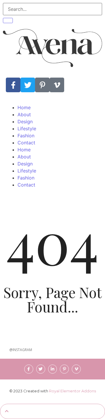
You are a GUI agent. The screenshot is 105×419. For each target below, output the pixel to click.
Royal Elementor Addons (72, 391)
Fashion (26, 135)
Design (25, 121)
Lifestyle (27, 128)
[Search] (8, 20)
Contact (26, 143)
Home (24, 107)
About (24, 114)
